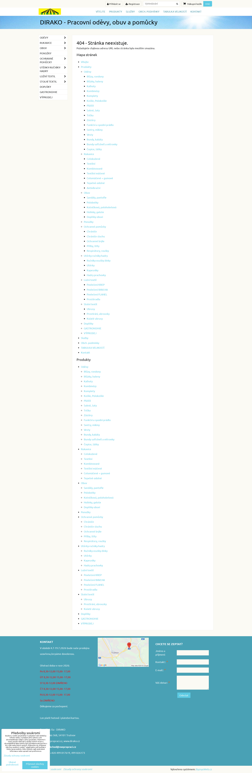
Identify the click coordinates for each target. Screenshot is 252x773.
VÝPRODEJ (90, 333)
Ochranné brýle (95, 241)
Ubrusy (91, 308)
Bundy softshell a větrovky (102, 144)
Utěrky (90, 265)
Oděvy (87, 71)
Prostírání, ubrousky (98, 313)
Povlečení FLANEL (97, 294)
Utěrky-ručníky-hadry (96, 255)
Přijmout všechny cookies (35, 765)
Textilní (91, 163)
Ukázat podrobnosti (12, 763)
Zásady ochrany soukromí (77, 769)
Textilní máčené (96, 173)
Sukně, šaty (93, 110)
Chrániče (92, 231)
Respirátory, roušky (98, 250)
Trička (90, 115)
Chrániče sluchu (96, 236)
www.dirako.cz (72, 740)
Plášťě (90, 105)
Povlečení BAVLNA (97, 289)
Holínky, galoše (95, 211)
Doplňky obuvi (95, 216)
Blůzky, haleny (95, 81)
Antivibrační (93, 187)
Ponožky (88, 221)
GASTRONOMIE (92, 328)
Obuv (87, 192)
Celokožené (93, 158)
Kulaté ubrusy (95, 318)
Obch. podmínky (149, 11)
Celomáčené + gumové (100, 178)
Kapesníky (92, 270)
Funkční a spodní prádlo (100, 124)
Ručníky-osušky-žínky (98, 260)
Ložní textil (90, 279)
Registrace (134, 3)
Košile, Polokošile (97, 100)
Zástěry (91, 120)
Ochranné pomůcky (95, 226)
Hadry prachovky (96, 274)
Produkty (115, 11)
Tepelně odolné (96, 182)
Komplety (92, 95)
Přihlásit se (115, 3)
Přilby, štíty (93, 245)
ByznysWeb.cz (204, 769)
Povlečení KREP (96, 284)
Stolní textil (90, 304)
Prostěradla (93, 299)
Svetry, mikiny (95, 129)
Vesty (90, 134)
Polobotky (92, 202)
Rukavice (89, 153)
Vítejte (100, 11)
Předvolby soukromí (49, 769)
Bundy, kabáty (95, 139)
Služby (130, 11)
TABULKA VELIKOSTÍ (175, 11)
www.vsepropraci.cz (51, 740)
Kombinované (95, 168)
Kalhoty (91, 86)
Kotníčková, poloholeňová (101, 207)
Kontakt (196, 11)
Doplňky (88, 323)
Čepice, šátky (94, 149)
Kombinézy (93, 90)
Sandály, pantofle (96, 197)
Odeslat (183, 695)
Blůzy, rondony (95, 76)
